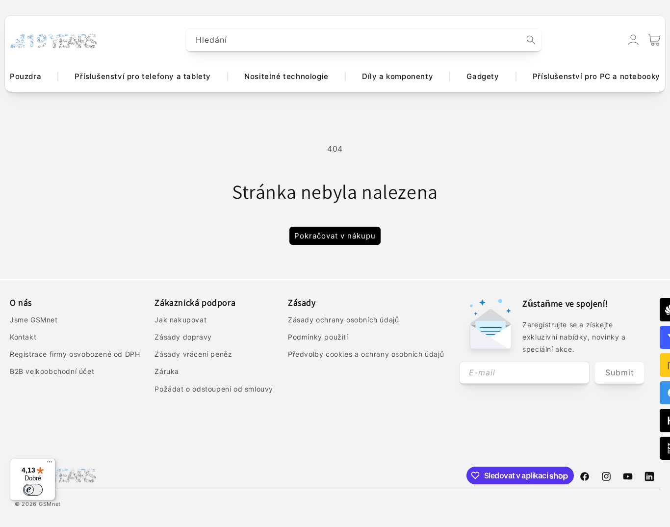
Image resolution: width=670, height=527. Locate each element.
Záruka (167, 371)
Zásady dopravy (183, 337)
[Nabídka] (49, 464)
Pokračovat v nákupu (335, 235)
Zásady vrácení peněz (193, 354)
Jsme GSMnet (34, 320)
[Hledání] (530, 40)
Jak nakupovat (180, 320)
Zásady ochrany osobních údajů (343, 320)
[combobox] (364, 40)
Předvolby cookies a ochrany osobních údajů (366, 354)
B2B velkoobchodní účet (52, 371)
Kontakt (23, 337)
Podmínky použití (318, 337)
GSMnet (50, 504)
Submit (619, 372)
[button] (654, 40)
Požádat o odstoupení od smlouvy (214, 389)
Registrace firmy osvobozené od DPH (75, 354)
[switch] (33, 490)
